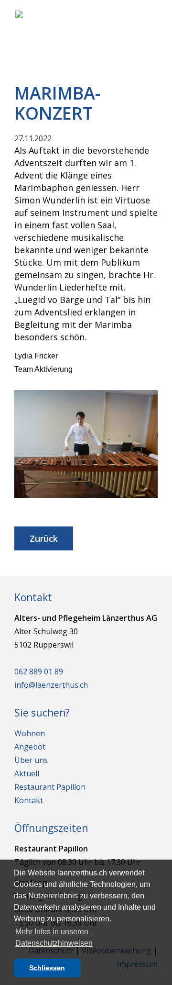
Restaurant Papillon (50, 787)
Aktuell (26, 773)
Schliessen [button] (47, 968)
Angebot (29, 746)
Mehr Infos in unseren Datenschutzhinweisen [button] (54, 937)
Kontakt (28, 800)
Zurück (44, 538)
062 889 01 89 (38, 671)
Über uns (31, 760)
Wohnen (29, 733)
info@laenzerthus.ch (51, 685)
